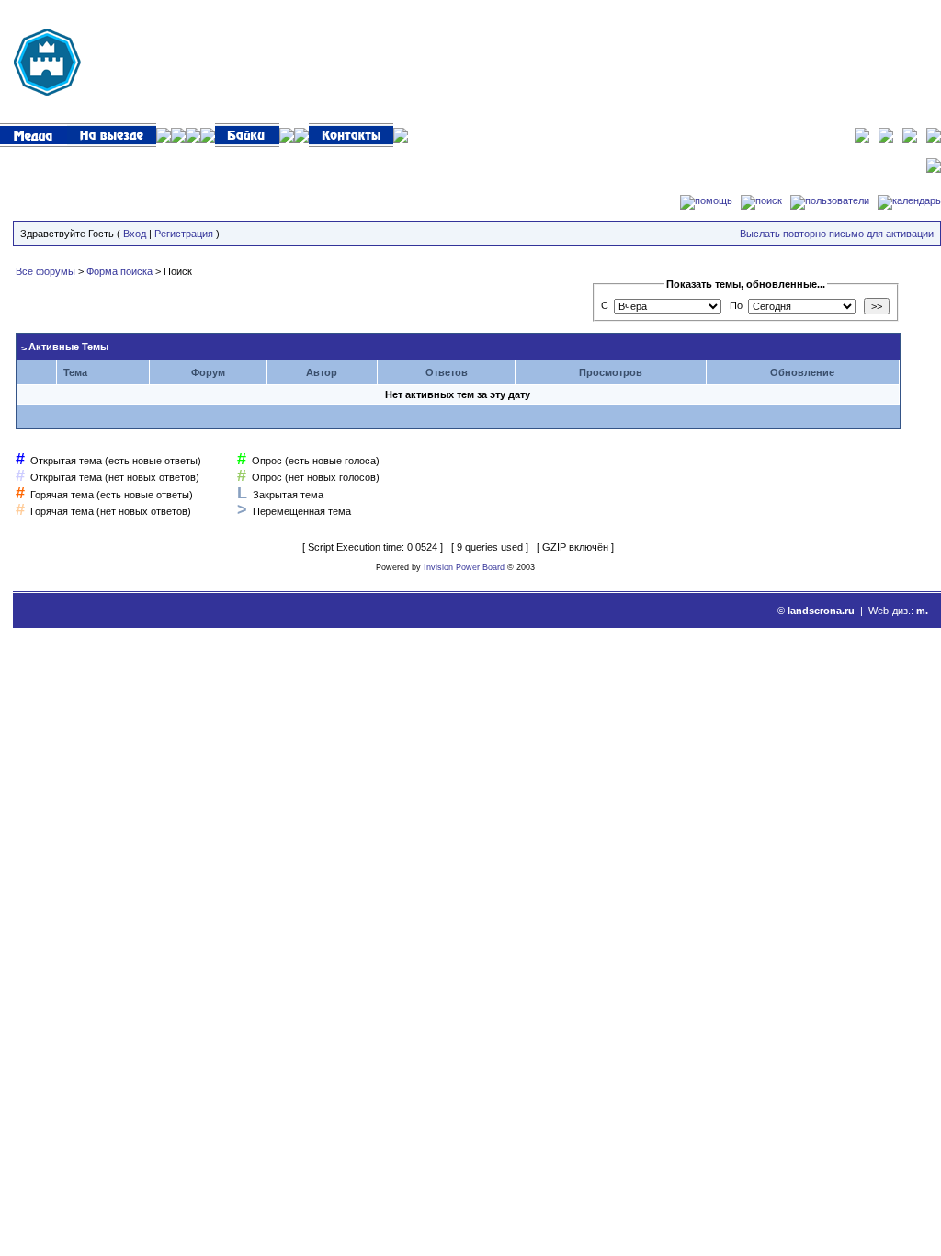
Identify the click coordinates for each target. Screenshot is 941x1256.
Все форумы (45, 271)
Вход (134, 233)
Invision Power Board (464, 567)
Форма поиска (119, 271)
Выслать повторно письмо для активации (837, 233)
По (736, 305)
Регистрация (183, 233)
